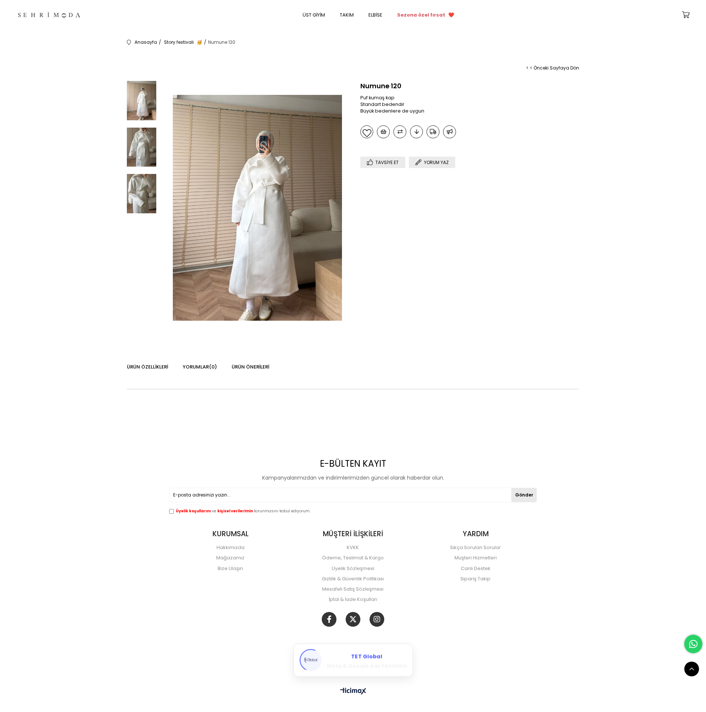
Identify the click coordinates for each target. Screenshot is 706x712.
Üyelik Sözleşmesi (353, 568)
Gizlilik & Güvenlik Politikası (353, 579)
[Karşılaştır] (399, 131)
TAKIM (347, 14)
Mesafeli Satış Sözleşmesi (353, 589)
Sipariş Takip (475, 579)
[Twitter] (353, 619)
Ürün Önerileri (250, 366)
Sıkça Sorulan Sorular (475, 547)
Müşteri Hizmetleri (475, 558)
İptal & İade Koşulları (353, 599)
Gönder (524, 495)
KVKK (353, 547)
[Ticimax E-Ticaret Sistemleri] (353, 691)
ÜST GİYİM (314, 14)
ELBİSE (375, 14)
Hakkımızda (231, 547)
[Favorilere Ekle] (366, 131)
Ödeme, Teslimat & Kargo (353, 558)
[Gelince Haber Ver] (449, 131)
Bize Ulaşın (230, 568)
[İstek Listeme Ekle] (383, 131)
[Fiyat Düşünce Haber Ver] (416, 131)
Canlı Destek (476, 568)
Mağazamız (230, 558)
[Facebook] (329, 619)
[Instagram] (377, 619)
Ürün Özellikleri (147, 366)
